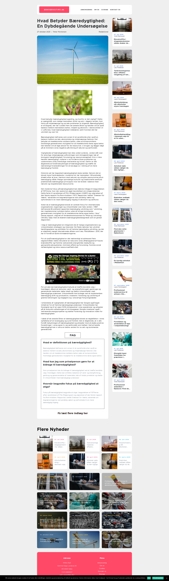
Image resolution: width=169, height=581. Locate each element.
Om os (96, 9)
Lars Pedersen (119, 67)
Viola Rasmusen (119, 36)
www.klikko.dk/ (68, 575)
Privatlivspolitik (158, 578)
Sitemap (102, 574)
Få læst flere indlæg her (73, 413)
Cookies (104, 9)
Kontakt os (115, 9)
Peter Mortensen (59, 32)
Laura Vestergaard (120, 99)
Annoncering (86, 9)
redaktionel (103, 32)
